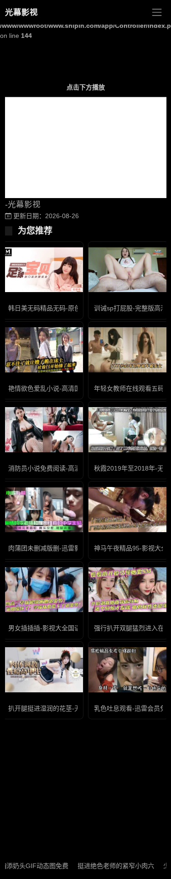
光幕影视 (21, 12)
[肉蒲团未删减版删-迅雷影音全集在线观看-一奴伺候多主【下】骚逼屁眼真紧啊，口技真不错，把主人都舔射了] (43, 509)
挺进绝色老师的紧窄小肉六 (108, 865)
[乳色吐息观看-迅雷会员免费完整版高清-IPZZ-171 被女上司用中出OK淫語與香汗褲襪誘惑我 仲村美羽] (128, 669)
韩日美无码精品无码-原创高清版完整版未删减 (73, 308)
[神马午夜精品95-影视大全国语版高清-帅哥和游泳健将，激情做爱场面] (128, 509)
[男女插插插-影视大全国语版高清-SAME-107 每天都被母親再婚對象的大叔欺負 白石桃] (43, 589)
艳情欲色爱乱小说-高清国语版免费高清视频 (70, 388)
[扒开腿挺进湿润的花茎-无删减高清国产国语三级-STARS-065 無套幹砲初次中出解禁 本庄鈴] (43, 669)
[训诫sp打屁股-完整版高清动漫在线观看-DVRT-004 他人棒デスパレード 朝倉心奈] (128, 270)
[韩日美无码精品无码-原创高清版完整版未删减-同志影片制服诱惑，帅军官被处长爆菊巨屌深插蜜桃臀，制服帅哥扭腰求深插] (43, 270)
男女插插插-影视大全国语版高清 (54, 628)
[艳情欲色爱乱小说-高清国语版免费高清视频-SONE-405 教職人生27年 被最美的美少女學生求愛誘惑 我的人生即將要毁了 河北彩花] (43, 349)
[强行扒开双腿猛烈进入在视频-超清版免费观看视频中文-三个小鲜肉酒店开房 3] (128, 589)
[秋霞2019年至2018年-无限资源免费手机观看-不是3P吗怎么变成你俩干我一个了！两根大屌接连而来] (128, 429)
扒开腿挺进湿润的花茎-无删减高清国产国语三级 (76, 708)
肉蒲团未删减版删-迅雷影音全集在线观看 (66, 548)
